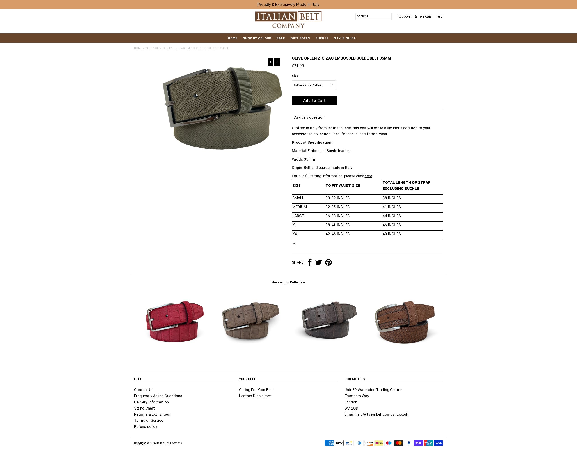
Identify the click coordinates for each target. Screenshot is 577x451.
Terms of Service (148, 420)
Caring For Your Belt (256, 389)
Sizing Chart (144, 408)
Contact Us (143, 389)
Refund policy (145, 426)
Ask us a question (309, 117)
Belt (148, 48)
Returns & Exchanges (152, 414)
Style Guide (345, 38)
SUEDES (322, 38)
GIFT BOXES (300, 38)
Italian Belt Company (169, 443)
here (368, 176)
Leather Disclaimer (255, 395)
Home (233, 38)
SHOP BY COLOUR (257, 38)
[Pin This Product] (328, 263)
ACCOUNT (405, 16)
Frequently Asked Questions (158, 395)
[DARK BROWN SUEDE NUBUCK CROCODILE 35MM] (327, 358)
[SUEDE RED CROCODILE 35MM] (172, 358)
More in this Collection (288, 282)
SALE (281, 38)
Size (295, 75)
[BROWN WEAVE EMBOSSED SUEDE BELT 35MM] (404, 358)
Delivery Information (151, 402)
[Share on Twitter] (318, 263)
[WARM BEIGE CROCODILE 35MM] (250, 358)
